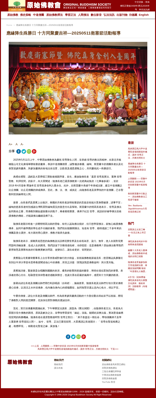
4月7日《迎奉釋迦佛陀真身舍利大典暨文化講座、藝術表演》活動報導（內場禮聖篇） (137, 283)
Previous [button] (15, 90)
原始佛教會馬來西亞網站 (113, 364)
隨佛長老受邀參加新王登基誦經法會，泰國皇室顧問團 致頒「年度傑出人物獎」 (137, 267)
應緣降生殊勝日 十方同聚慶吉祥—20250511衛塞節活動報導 (137, 168)
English (144, 14)
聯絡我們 (58, 364)
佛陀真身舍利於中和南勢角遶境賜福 (137, 243)
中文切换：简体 (142, 2)
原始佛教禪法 (54, 14)
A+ (10, 144)
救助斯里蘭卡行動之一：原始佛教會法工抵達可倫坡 (137, 196)
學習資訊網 (144, 9)
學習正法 (70, 14)
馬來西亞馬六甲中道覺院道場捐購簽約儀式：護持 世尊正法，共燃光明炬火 (137, 153)
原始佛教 (12, 14)
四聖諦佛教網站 (109, 368)
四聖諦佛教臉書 (109, 378)
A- (22, 144)
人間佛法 (83, 14)
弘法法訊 (109, 14)
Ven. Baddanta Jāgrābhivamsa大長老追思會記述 (137, 208)
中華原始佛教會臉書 (111, 375)
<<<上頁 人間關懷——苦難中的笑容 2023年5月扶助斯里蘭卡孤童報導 (65, 346)
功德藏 (133, 14)
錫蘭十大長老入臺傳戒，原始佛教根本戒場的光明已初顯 (137, 253)
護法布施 (58, 368)
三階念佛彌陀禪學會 (111, 371)
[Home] (59, 5)
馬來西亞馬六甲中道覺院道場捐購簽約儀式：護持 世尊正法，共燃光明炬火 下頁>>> (78, 349)
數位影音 (96, 14)
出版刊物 (122, 14)
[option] (78, 89)
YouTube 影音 (108, 382)
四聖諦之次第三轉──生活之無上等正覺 (137, 232)
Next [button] (141, 90)
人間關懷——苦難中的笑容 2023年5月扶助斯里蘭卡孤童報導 (137, 183)
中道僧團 (38, 14)
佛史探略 (25, 14)
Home (9, 25)
